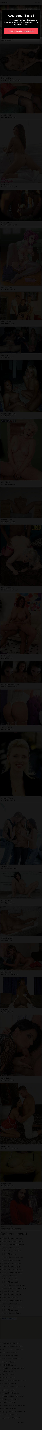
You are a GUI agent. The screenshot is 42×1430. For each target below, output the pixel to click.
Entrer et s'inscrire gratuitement (21, 31)
